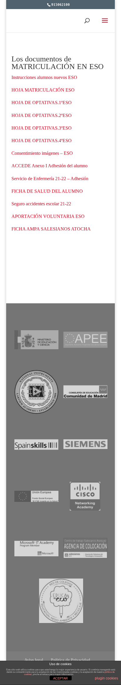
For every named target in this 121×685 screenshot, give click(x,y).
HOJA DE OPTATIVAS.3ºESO (41, 127)
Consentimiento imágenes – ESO (42, 153)
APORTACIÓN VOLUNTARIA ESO (48, 216)
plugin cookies (106, 678)
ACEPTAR (60, 678)
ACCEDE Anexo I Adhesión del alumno (49, 165)
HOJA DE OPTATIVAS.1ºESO (41, 102)
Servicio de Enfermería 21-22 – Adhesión (49, 178)
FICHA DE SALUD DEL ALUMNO (47, 191)
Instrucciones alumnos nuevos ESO (44, 77)
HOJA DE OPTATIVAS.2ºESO (41, 115)
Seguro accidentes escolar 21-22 (41, 203)
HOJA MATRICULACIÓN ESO (43, 89)
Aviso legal (33, 660)
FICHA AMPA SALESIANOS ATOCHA (51, 228)
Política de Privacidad (70, 660)
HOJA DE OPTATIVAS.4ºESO (41, 140)
